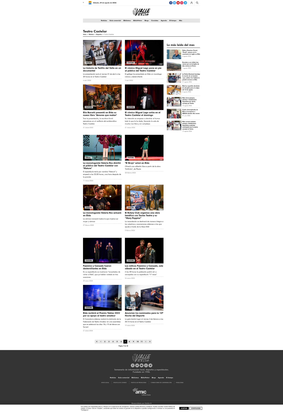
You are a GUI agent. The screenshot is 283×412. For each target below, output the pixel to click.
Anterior (101, 342)
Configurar (196, 408)
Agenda (164, 20)
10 (138, 341)
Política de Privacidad (138, 382)
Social (88, 63)
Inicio (97, 342)
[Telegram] (185, 2)
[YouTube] (178, 2)
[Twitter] (174, 2)
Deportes (131, 307)
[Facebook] (170, 2)
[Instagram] (181, 2)
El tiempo (172, 20)
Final (150, 342)
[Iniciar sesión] (191, 3)
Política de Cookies (120, 382)
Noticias (104, 20)
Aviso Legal (105, 382)
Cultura (131, 63)
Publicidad (179, 382)
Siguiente (146, 342)
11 (142, 341)
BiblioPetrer (137, 20)
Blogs (147, 20)
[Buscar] (197, 3)
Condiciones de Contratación (161, 382)
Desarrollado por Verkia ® (142, 403)
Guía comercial (115, 20)
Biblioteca (127, 20)
